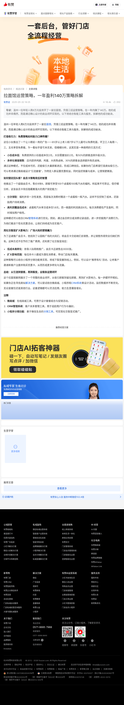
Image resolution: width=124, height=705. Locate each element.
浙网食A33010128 (76, 677)
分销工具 (48, 311)
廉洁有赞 (61, 665)
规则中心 (40, 665)
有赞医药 (40, 669)
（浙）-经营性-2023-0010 (99, 677)
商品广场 (61, 669)
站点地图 (96, 669)
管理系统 (33, 218)
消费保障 (36, 640)
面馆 (48, 124)
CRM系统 (76, 282)
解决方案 (30, 282)
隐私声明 (18, 665)
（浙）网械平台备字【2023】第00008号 (48, 677)
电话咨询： (42, 625)
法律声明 (7, 665)
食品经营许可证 (26, 669)
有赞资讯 (72, 669)
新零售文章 (84, 669)
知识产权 (29, 665)
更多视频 (15, 451)
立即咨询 (11, 394)
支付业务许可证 (10, 669)
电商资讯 (8, 89)
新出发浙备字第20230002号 (15, 677)
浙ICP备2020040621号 (104, 673)
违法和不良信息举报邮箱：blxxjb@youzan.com (90, 665)
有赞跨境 (50, 669)
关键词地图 (108, 669)
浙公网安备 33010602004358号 (20, 673)
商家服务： (40, 633)
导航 (117, 5)
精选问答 (20, 89)
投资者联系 (37, 644)
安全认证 (50, 665)
